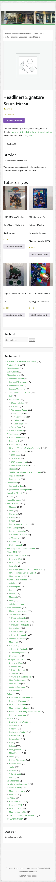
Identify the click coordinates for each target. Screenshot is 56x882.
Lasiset (12, 594)
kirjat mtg (13, 566)
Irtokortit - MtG (15, 562)
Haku (32, 340)
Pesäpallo (13, 646)
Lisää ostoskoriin (14, 120)
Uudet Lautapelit (16, 545)
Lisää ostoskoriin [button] (14, 246)
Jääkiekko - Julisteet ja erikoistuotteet (25, 472)
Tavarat (10, 718)
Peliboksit (15, 406)
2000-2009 (15, 455)
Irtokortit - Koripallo (19, 635)
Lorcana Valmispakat (18, 389)
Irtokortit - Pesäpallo (19, 649)
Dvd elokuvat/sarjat (17, 732)
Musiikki (12, 507)
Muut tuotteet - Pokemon (19, 708)
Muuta (11, 756)
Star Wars (15, 673)
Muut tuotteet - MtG (17, 576)
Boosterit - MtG (15, 559)
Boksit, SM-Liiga (16, 445)
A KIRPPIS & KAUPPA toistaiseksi (21, 361)
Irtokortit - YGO (15, 808)
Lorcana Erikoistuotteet (18, 382)
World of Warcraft (16, 431)
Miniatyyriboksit (17, 403)
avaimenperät (14, 587)
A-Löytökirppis (13, 365)
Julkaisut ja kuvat (18, 652)
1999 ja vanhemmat (19, 451)
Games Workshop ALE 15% (18, 393)
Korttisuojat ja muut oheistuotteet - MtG (25, 569)
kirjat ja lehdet (15, 476)
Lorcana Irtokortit (16, 386)
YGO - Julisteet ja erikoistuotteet (22, 815)
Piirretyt (12, 517)
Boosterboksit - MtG (17, 555)
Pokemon (11, 694)
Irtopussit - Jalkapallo (20, 625)
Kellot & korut (15, 739)
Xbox (11, 497)
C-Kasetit (13, 725)
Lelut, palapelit (15, 750)
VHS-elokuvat (15, 774)
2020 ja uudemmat (19, 462)
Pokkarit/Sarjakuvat (17, 760)
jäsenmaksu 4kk (16, 486)
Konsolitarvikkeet (14, 500)
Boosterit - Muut (16, 663)
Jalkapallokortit (15, 614)
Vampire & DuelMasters (21, 677)
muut (11, 601)
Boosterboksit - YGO (18, 802)
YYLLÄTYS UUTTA (15, 819)
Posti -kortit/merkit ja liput (20, 524)
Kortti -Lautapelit (14, 528)
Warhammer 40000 (19, 410)
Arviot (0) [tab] (11, 144)
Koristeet (13, 590)
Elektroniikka (14, 736)
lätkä (25, 135)
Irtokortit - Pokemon (17, 704)
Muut (11, 510)
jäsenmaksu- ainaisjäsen (19, 490)
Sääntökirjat (18, 424)
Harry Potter (16, 666)
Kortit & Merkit (13, 503)
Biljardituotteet (13, 368)
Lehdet (12, 746)
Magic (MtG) (12, 552)
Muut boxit (13, 642)
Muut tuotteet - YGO (17, 812)
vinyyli (12, 777)
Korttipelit (13, 542)
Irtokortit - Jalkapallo (19, 621)
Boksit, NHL (14, 441)
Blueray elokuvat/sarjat (18, 722)
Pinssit (12, 521)
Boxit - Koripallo (18, 632)
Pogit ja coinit (15, 479)
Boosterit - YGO (16, 805)
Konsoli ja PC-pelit (14, 493)
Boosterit (15, 691)
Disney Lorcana (13, 375)
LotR (11, 396)
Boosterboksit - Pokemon (19, 698)
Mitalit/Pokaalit (15, 753)
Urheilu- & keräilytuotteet (21, 33)
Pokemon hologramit (17, 715)
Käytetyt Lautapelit (17, 531)
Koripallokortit (15, 628)
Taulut (11, 767)
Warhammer (14, 399)
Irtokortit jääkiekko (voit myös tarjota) (24, 448)
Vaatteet (12, 770)
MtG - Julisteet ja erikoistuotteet (22, 573)
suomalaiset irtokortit (20, 465)
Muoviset (13, 597)
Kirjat (11, 743)
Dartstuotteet (12, 372)
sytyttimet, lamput (16, 604)
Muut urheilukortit (14, 607)
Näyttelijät (13, 514)
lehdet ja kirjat (15, 788)
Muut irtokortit (15, 684)
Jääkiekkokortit (13, 434)
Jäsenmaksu (12, 483)
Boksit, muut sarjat (17, 438)
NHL (30, 135)
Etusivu (6, 33)
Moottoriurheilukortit (17, 639)
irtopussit (13, 469)
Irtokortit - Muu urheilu (18, 611)
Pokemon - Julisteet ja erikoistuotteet (24, 711)
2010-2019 (15, 458)
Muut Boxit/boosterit (17, 680)
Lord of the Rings (18, 670)
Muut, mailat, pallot (20, 132)
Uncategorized (13, 781)
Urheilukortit (14, 656)
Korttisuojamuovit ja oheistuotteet (21, 549)
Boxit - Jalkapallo (18, 618)
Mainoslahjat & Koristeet (17, 580)
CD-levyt (12, 729)
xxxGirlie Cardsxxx (17, 687)
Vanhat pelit (16, 538)
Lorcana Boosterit (16, 379)
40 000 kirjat (18, 413)
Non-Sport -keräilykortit (16, 659)
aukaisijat (13, 583)
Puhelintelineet (15, 763)
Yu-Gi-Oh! (11, 798)
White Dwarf (16, 427)
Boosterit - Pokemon (17, 701)
